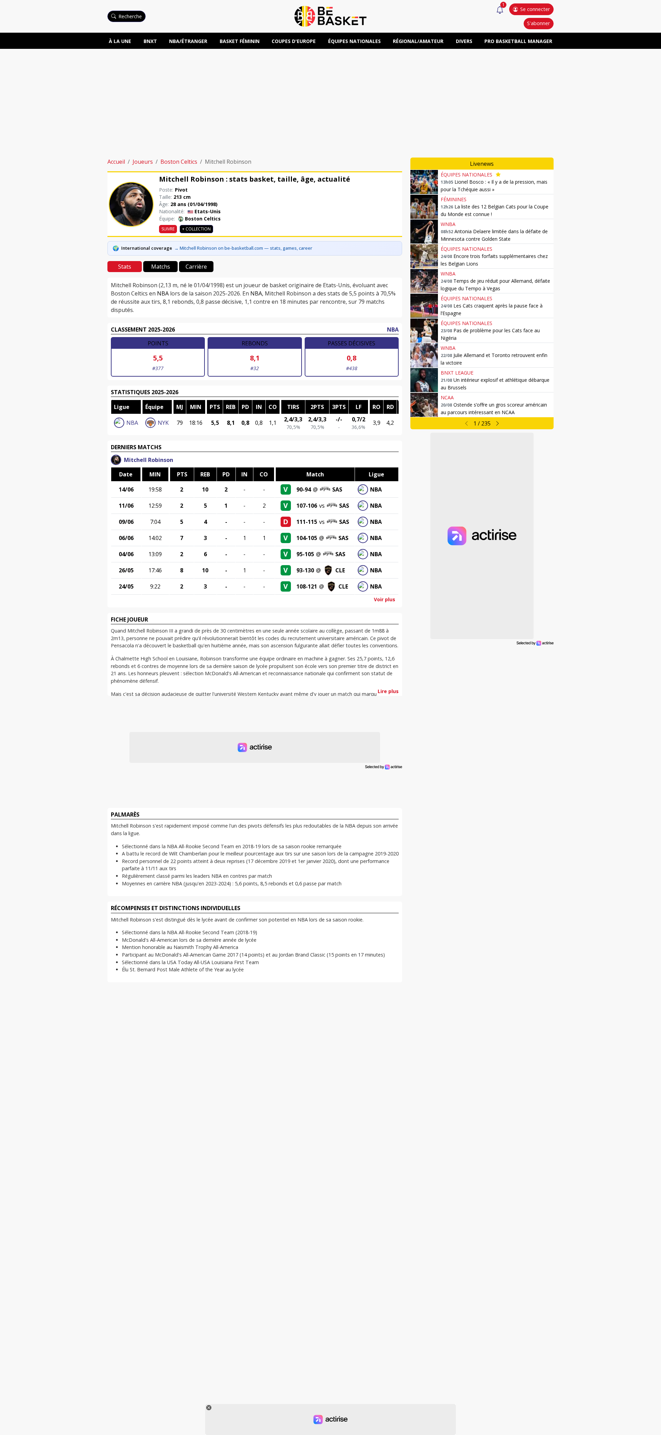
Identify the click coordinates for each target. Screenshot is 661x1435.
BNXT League (457, 372)
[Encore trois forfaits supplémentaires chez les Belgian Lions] (424, 256)
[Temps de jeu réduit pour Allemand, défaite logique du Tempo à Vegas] (424, 281)
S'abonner (538, 23)
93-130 (305, 570)
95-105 (305, 554)
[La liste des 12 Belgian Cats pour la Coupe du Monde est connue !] (424, 207)
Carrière (196, 266)
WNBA (448, 224)
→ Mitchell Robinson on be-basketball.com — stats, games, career (243, 248)
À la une (120, 41)
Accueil (116, 161)
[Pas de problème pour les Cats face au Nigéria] (424, 331)
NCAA (447, 397)
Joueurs (143, 161)
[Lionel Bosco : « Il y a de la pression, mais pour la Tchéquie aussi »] (424, 182)
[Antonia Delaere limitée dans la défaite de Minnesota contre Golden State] (424, 231)
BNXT (150, 41)
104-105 (306, 538)
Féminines (453, 199)
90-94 (303, 489)
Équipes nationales (354, 41)
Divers (464, 41)
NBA (163, 293)
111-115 (306, 522)
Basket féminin (240, 41)
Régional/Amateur (418, 41)
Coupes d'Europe (294, 41)
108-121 (306, 586)
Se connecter (535, 9)
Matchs (160, 266)
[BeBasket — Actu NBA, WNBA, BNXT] (330, 16)
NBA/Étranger (188, 41)
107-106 (306, 505)
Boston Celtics (178, 161)
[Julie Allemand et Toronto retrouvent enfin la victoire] (424, 355)
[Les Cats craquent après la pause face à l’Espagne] (424, 306)
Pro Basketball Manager (518, 41)
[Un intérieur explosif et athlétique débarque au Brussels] (424, 380)
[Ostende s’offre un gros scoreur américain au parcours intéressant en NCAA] (424, 405)
